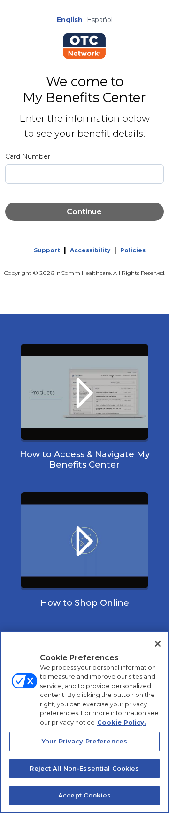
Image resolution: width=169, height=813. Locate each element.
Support (47, 250)
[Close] (157, 643)
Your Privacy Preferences (84, 741)
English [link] (70, 20)
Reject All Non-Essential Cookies (84, 768)
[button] (84, 410)
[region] (84, 722)
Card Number (27, 156)
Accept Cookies (84, 795)
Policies (133, 250)
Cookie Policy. (121, 722)
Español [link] (100, 20)
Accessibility (90, 250)
